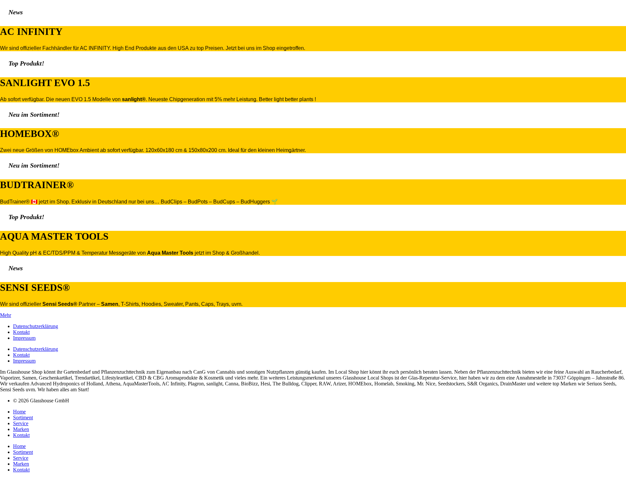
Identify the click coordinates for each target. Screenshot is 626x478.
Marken (21, 429)
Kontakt (21, 332)
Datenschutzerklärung (35, 326)
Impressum (24, 338)
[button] (5, 315)
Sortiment (23, 417)
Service (20, 423)
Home (19, 411)
